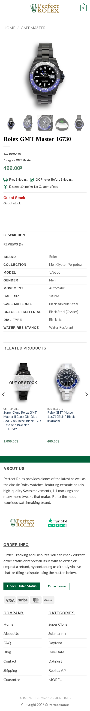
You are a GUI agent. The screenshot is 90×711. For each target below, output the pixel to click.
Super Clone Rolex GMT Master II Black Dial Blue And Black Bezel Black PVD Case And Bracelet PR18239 (22, 421)
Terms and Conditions (53, 697)
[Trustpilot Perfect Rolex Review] (57, 522)
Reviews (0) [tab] (13, 244)
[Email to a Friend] (67, 211)
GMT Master (33, 27)
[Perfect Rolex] (45, 8)
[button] (6, 8)
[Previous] (3, 403)
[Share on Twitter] (61, 211)
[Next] (86, 403)
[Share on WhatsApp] (50, 211)
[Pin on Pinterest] (72, 211)
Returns (25, 697)
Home (9, 27)
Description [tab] (14, 235)
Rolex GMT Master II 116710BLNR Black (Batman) (61, 416)
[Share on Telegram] (84, 211)
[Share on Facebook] (55, 211)
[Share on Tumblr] (78, 211)
